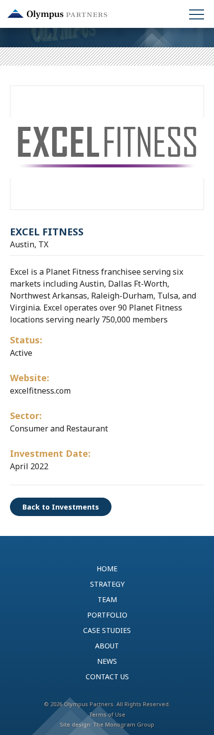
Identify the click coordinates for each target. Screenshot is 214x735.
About (107, 645)
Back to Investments (60, 507)
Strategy (107, 584)
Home (107, 568)
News (107, 661)
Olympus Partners (57, 14)
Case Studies (107, 630)
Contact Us (107, 676)
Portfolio (107, 615)
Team (107, 599)
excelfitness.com (40, 390)
